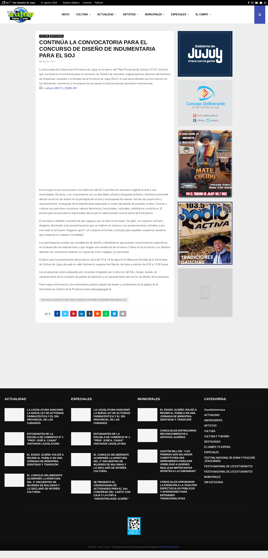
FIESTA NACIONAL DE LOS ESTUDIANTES (228, 466)
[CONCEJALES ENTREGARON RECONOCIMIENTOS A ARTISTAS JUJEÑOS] (147, 435)
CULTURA (82, 14)
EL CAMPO (202, 14)
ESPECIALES (178, 14)
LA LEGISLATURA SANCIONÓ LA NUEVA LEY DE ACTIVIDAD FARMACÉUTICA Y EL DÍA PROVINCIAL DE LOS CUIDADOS (45, 416)
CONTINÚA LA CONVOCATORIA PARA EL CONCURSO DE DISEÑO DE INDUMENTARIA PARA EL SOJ (84, 300)
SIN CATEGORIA (213, 482)
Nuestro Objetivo (71, 2)
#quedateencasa (214, 409)
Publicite (99, 2)
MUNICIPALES (153, 14)
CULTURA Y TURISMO (216, 436)
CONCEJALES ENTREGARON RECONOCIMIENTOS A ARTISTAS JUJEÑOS (178, 434)
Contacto (87, 2)
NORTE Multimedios (169, 547)
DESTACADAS (57, 36)
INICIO (65, 14)
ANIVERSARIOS (213, 420)
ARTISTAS (129, 14)
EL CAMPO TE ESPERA (217, 447)
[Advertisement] (134, 355)
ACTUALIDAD (105, 14)
